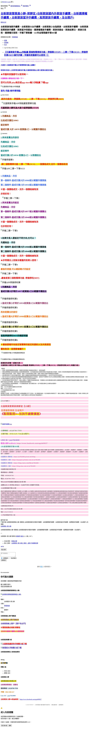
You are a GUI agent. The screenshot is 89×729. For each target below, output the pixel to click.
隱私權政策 (54, 704)
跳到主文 (3, 22)
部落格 (6, 42)
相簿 (5, 40)
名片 (5, 44)
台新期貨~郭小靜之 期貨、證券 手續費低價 (24, 543)
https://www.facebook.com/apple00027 (32, 443)
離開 (10, 725)
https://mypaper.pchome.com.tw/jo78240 (25, 460)
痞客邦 (18, 536)
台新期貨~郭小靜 (6, 526)
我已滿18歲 (4, 725)
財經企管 (14, 541)
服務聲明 (61, 704)
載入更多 (3, 549)
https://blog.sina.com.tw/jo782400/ (24, 466)
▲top (2, 546)
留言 (22, 536)
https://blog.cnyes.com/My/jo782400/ (26, 463)
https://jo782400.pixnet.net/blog (24, 456)
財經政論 (15, 37)
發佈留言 (3, 560)
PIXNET (31, 704)
